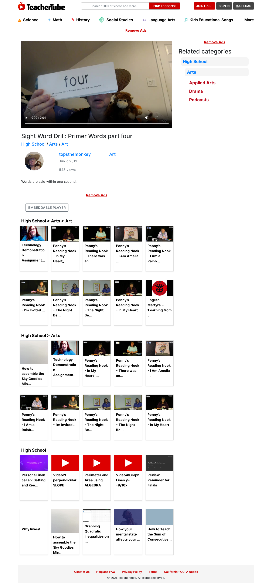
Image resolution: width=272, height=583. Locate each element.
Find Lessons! (164, 6)
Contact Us (81, 571)
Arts (53, 144)
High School (33, 144)
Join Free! (204, 6)
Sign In (224, 6)
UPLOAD (245, 6)
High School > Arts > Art (46, 220)
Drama (196, 91)
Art (64, 144)
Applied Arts (202, 82)
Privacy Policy (132, 571)
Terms (153, 571)
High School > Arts (40, 335)
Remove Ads (136, 30)
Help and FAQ (105, 571)
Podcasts (199, 99)
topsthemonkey (75, 154)
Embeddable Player (47, 207)
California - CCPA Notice (181, 571)
